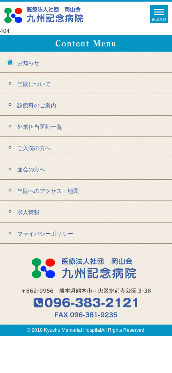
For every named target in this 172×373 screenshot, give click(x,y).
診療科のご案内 (36, 105)
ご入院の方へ (34, 148)
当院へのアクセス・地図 (48, 191)
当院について (34, 84)
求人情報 (28, 212)
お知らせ (28, 63)
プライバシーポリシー (45, 234)
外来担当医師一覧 (39, 127)
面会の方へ (31, 169)
